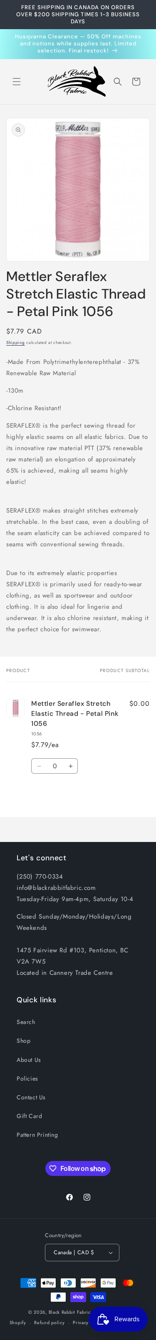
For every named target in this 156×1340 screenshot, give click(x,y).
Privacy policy (88, 1322)
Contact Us (31, 1097)
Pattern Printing (37, 1135)
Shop (23, 1040)
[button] (16, 81)
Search (26, 1022)
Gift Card (29, 1116)
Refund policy (49, 1322)
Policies (27, 1078)
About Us (29, 1060)
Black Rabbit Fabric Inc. (75, 1312)
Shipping (15, 342)
